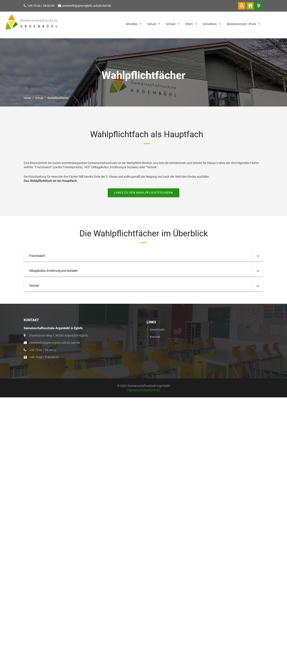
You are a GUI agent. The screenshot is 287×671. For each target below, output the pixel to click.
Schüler (170, 24)
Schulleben (210, 24)
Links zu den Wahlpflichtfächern (143, 192)
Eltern (189, 24)
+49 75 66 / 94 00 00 (41, 5)
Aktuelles (131, 24)
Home (27, 98)
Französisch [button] (37, 255)
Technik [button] (34, 285)
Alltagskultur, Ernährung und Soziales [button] (53, 270)
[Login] (241, 5)
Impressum (134, 390)
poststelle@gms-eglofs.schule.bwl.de (86, 5)
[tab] (143, 255)
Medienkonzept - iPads (241, 24)
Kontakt (155, 336)
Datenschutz (152, 390)
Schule (151, 24)
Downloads (157, 329)
